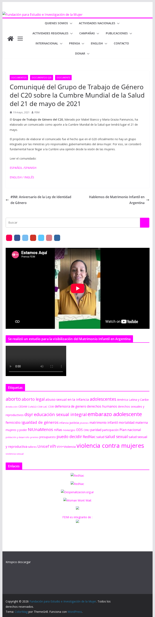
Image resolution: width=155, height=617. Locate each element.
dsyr (28, 414)
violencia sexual (15, 453)
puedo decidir (69, 436)
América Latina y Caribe (133, 399)
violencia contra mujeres (110, 445)
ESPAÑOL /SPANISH (23, 168)
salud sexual (116, 436)
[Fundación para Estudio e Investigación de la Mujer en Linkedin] (57, 238)
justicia (74, 422)
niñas (58, 430)
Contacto (121, 43)
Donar (80, 53)
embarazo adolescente (115, 414)
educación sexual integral (60, 414)
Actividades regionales (50, 33)
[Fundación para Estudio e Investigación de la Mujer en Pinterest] (49, 238)
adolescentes (103, 399)
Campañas (87, 33)
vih (53, 446)
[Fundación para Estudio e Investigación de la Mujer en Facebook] (17, 238)
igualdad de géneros (40, 422)
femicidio (13, 422)
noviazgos (69, 430)
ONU (86, 430)
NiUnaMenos (40, 429)
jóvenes (84, 422)
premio (34, 437)
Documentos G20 (41, 77)
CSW (51, 406)
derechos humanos (102, 406)
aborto (13, 398)
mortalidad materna (133, 422)
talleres (32, 447)
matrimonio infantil (103, 422)
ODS (79, 430)
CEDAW (22, 406)
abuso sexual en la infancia (67, 399)
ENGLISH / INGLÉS (22, 177)
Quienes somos (56, 23)
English (97, 43)
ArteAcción (12, 406)
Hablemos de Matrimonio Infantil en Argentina (117, 200)
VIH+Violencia (66, 447)
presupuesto (47, 437)
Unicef (43, 446)
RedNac (89, 436)
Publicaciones (117, 33)
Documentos (18, 77)
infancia (64, 423)
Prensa (74, 43)
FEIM (37, 112)
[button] (70, 23)
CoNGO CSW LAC (37, 406)
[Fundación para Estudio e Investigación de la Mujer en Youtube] (33, 238)
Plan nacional (130, 429)
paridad (95, 430)
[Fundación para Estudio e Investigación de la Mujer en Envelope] (9, 238)
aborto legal (33, 399)
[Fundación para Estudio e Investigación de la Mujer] (42, 14)
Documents (63, 77)
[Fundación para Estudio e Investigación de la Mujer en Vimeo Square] (41, 238)
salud (100, 437)
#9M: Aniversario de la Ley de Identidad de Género (40, 200)
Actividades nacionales (97, 23)
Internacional (47, 43)
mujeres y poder (16, 430)
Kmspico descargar (18, 562)
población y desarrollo (17, 437)
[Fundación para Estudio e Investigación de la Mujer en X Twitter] (25, 238)
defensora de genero (70, 406)
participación (110, 430)
